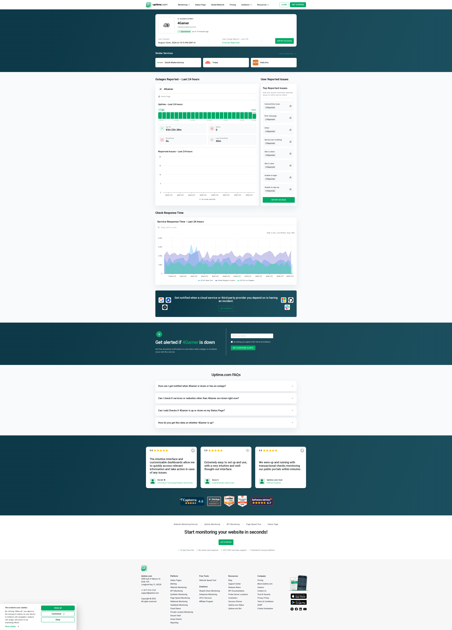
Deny (58, 620)
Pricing (260, 580)
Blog (230, 580)
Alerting (173, 584)
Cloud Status (175, 608)
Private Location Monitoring (181, 612)
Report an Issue (284, 41)
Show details (10, 626)
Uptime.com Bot (234, 608)
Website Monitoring (178, 587)
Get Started (226, 308)
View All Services (286, 54)
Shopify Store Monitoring (209, 591)
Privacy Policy (263, 598)
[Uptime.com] (144, 568)
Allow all (58, 608)
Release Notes (234, 587)
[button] (226, 386)
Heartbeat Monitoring (179, 605)
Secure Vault (175, 615)
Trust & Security (263, 594)
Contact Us (261, 591)
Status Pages (176, 580)
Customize (56, 614)
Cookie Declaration (265, 608)
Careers (260, 587)
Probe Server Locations (238, 594)
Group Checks (176, 619)
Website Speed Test (207, 580)
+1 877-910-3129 (148, 590)
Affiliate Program (206, 601)
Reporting (174, 623)
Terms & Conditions (262, 342)
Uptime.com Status (236, 605)
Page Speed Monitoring (180, 598)
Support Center (234, 584)
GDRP (259, 605)
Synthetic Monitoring (178, 594)
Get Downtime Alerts (243, 348)
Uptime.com (146, 576)
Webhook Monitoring (178, 601)
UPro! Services (205, 598)
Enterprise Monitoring (208, 594)
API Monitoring (176, 591)
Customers (232, 598)
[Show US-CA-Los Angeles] (246, 280)
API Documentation (236, 591)
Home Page (165, 96)
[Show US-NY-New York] (205, 280)
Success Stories (235, 601)
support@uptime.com (150, 593)
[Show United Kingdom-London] (225, 280)
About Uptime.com (264, 584)
